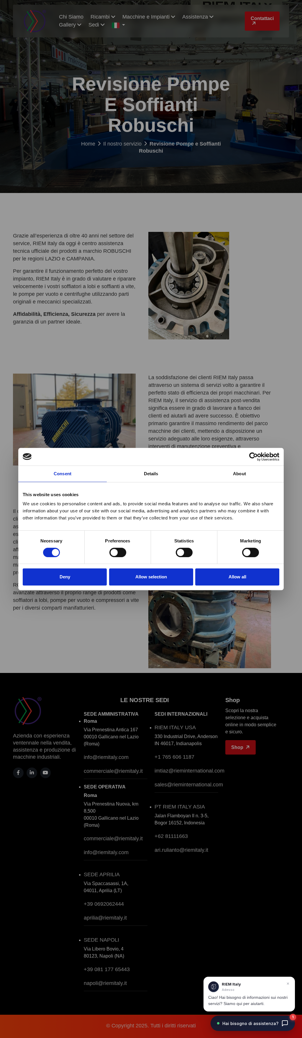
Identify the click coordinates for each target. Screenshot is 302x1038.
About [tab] (239, 473)
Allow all (237, 576)
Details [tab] (151, 473)
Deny (65, 576)
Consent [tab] (62, 473)
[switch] (117, 552)
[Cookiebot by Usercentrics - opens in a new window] (253, 456)
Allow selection (151, 576)
